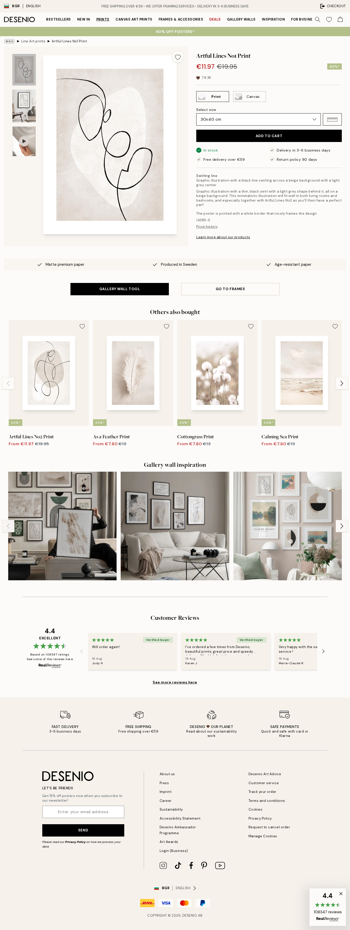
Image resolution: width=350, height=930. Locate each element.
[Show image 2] (24, 106)
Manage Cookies (263, 836)
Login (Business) (174, 851)
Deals (215, 19)
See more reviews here (175, 682)
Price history (207, 226)
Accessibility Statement (180, 818)
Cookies (256, 809)
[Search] (317, 19)
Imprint (166, 792)
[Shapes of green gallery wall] (62, 526)
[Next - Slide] (342, 383)
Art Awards (169, 842)
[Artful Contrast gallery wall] (175, 526)
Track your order (262, 792)
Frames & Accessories (181, 19)
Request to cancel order (269, 827)
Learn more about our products (223, 237)
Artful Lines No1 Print (69, 41)
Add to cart (269, 136)
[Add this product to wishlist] (178, 57)
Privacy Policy (75, 842)
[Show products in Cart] (340, 19)
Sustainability (171, 809)
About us (167, 774)
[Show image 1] (24, 70)
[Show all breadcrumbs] (9, 41)
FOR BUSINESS (304, 19)
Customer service (264, 783)
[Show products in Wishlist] (329, 19)
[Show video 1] (24, 141)
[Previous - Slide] (8, 383)
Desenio (189, 915)
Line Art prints (33, 41)
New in (83, 19)
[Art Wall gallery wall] (287, 526)
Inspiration (273, 19)
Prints (102, 19)
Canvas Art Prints (134, 19)
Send (83, 830)
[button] (332, 119)
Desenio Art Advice (265, 774)
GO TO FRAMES (230, 289)
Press (164, 783)
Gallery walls (241, 19)
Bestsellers (58, 19)
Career (166, 801)
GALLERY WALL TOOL (119, 289)
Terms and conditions (267, 801)
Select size (206, 109)
